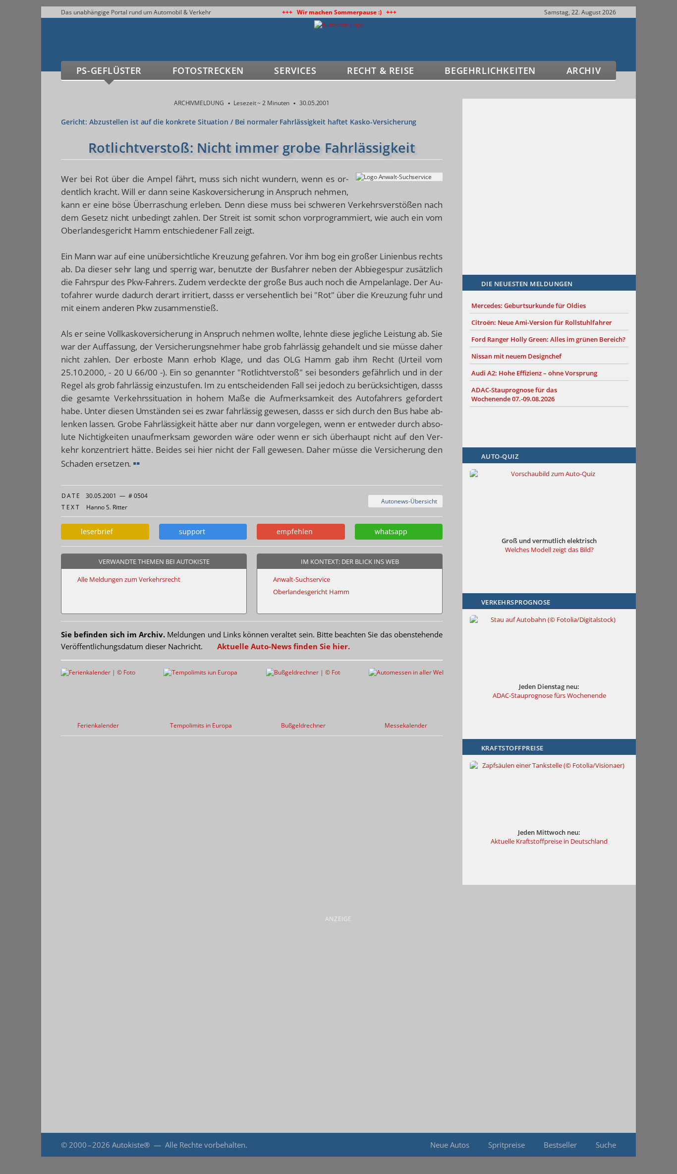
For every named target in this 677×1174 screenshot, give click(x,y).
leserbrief (95, 531)
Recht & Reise (380, 70)
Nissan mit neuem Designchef (516, 356)
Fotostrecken (208, 70)
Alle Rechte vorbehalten (205, 1145)
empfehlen (293, 531)
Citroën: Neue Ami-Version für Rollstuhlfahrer (541, 322)
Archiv (583, 70)
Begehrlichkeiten (490, 70)
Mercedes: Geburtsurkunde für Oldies (528, 305)
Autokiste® (131, 1145)
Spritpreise (506, 1145)
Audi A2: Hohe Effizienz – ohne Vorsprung (534, 373)
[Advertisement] (549, 172)
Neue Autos (449, 1145)
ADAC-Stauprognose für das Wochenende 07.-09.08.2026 (514, 394)
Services (295, 70)
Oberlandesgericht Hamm (311, 591)
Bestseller (560, 1145)
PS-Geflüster (109, 70)
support (190, 531)
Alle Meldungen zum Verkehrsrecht (128, 579)
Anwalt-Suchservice (301, 579)
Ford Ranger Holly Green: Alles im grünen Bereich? (548, 339)
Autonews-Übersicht (407, 501)
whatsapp (389, 531)
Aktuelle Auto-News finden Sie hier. (283, 646)
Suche (606, 1145)
